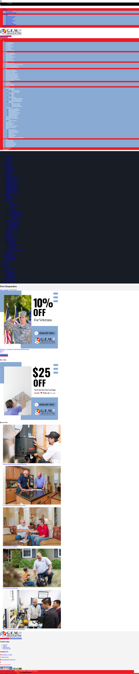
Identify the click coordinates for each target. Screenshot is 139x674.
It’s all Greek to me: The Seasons (10, 588)
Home (4, 8)
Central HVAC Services (11, 116)
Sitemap (16, 670)
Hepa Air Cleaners (16, 105)
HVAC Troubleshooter (11, 24)
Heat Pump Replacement (14, 112)
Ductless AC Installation (11, 71)
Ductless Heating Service (11, 75)
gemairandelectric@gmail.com (8, 659)
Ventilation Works (10, 123)
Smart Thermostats (10, 50)
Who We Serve (6, 81)
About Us (5, 10)
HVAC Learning (9, 18)
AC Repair (8, 45)
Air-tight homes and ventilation (10, 546)
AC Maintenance (10, 43)
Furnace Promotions (10, 145)
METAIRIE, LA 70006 (6, 654)
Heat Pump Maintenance (14, 110)
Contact (4, 27)
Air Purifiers (11, 89)
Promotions (5, 138)
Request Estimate (4, 355)
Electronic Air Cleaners (17, 106)
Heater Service (9, 58)
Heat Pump (8, 107)
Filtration (11, 102)
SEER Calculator (10, 23)
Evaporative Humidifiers (17, 98)
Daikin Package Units (14, 131)
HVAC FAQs (9, 21)
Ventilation (11, 93)
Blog (7, 15)
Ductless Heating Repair (11, 77)
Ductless (5, 68)
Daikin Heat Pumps (13, 132)
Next (1, 352)
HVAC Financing (7, 148)
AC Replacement (10, 46)
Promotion (6, 290)
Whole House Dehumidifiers (15, 101)
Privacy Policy (9, 11)
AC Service (8, 47)
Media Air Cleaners (16, 103)
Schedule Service (4, 37)
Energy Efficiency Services (12, 118)
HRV (13, 96)
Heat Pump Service (13, 114)
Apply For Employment (16, 638)
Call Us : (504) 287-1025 (6, 36)
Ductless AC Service (10, 69)
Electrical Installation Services (12, 67)
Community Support (10, 16)
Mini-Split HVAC (10, 80)
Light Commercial (10, 84)
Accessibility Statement (11, 12)
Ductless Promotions (10, 142)
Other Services (6, 86)
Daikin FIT (11, 133)
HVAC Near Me (6, 25)
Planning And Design (11, 127)
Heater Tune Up (9, 59)
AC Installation (9, 42)
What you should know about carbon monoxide (14, 629)
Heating (5, 51)
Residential (8, 82)
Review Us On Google (5, 664)
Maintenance (6, 149)
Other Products (9, 124)
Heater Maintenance (10, 54)
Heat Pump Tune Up (13, 115)
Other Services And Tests (11, 125)
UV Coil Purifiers (16, 90)
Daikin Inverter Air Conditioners (16, 137)
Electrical (5, 62)
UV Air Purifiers (15, 92)
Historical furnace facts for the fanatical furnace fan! (15, 464)
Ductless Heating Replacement (13, 79)
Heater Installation (10, 53)
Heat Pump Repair (13, 111)
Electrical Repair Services (12, 66)
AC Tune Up (9, 49)
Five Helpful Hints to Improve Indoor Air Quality (14, 505)
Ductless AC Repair (10, 72)
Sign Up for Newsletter (6, 667)
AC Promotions (9, 141)
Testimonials (9, 19)
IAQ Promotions (9, 146)
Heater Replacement (10, 56)
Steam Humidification (17, 99)
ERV (13, 94)
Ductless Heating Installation (12, 76)
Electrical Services (10, 63)
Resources (5, 14)
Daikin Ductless (12, 135)
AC (4, 41)
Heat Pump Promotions (11, 144)
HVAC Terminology (10, 20)
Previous (2, 350)
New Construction (10, 85)
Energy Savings (9, 140)
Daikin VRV (12, 136)
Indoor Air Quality (10, 88)
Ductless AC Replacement (12, 73)
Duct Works (8, 122)
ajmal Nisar (20, 349)
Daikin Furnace (12, 129)
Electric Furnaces (13, 120)
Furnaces (8, 119)
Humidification (12, 97)
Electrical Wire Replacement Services (14, 64)
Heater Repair (9, 55)
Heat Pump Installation (14, 109)
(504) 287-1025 (5, 657)
